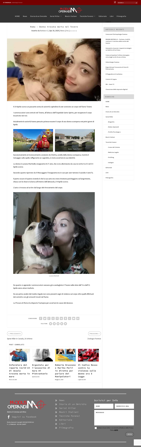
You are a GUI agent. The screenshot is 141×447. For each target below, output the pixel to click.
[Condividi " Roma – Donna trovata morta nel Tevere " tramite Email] (74, 318)
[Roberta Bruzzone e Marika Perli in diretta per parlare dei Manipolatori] (65, 355)
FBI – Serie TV (110, 84)
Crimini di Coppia (111, 79)
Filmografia (121, 16)
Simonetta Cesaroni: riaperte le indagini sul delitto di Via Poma (119, 49)
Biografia (111, 122)
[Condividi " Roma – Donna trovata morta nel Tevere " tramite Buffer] (65, 318)
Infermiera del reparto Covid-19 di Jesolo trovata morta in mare (19, 371)
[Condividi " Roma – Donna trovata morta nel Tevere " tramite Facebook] (41, 318)
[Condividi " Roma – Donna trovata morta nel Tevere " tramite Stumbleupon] (70, 318)
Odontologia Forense (17, 2)
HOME (17, 16)
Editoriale (103, 16)
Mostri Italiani (71, 16)
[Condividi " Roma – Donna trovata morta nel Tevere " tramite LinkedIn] (61, 318)
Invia (129, 434)
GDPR (116, 430)
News (25, 16)
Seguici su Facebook (24, 416)
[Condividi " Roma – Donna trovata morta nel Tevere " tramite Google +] (49, 318)
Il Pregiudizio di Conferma (114, 74)
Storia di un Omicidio (38, 16)
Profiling (111, 157)
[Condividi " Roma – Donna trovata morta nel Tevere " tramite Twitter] (45, 318)
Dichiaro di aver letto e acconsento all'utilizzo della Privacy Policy (115, 429)
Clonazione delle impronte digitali (117, 89)
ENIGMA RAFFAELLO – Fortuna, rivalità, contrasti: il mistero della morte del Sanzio (118, 41)
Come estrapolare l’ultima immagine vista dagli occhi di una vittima (117, 56)
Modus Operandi (113, 127)
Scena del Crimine (114, 147)
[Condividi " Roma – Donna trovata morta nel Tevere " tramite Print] (78, 318)
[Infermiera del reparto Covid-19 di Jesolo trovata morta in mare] (19, 355)
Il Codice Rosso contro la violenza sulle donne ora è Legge (87, 371)
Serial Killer (55, 16)
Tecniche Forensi (86, 16)
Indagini (111, 162)
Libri (112, 16)
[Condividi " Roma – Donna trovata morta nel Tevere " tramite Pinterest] (57, 318)
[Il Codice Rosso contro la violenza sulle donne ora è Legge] (88, 355)
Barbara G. (44, 30)
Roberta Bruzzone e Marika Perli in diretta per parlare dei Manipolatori (65, 371)
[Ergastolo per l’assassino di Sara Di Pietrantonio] (42, 355)
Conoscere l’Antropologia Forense (116, 34)
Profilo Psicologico (114, 132)
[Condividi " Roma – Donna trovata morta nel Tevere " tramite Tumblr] (53, 318)
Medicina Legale (113, 152)
